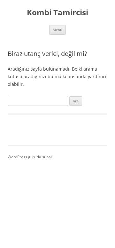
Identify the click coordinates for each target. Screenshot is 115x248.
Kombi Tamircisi (57, 12)
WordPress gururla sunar (30, 157)
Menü (57, 29)
